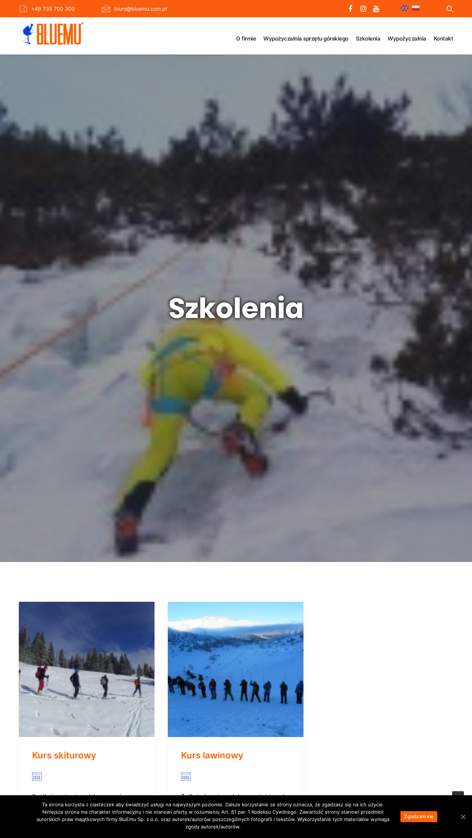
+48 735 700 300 (53, 9)
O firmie (246, 38)
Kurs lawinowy (212, 755)
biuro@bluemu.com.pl (140, 9)
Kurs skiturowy (64, 755)
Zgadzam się (419, 816)
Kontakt (444, 38)
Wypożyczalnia (407, 38)
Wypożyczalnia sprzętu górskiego (305, 38)
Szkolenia (368, 38)
